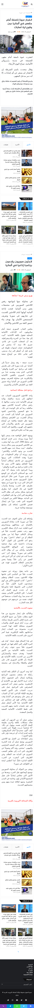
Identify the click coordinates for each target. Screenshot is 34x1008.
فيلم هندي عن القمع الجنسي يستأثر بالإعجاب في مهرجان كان (11, 153)
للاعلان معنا (30, 972)
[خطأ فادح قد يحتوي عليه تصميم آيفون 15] (27, 188)
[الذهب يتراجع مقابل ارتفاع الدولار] (27, 180)
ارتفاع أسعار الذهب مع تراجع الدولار (12, 170)
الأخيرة (17, 145)
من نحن (31, 968)
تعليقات (6, 145)
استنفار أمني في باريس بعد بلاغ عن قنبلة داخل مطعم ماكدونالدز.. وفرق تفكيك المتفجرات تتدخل (25, 239)
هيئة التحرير (30, 966)
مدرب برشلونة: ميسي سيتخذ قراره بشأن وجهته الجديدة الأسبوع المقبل (11, 162)
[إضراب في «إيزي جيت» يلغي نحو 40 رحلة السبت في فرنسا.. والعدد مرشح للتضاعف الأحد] (9, 206)
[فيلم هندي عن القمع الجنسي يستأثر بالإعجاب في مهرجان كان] (27, 153)
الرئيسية (28, 12)
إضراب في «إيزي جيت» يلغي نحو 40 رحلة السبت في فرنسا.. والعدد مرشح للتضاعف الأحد (9, 215)
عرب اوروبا (22, 12)
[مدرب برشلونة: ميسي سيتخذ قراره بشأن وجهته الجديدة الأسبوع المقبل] (27, 162)
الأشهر (28, 145)
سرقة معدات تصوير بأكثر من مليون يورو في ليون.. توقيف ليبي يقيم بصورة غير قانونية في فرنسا (9, 239)
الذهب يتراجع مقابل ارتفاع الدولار (12, 179)
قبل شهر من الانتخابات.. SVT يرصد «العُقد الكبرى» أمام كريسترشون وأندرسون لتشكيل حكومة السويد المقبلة (25, 216)
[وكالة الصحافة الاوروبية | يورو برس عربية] (25, 4)
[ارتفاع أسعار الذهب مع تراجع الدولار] (27, 171)
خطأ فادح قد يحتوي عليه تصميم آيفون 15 (13, 187)
